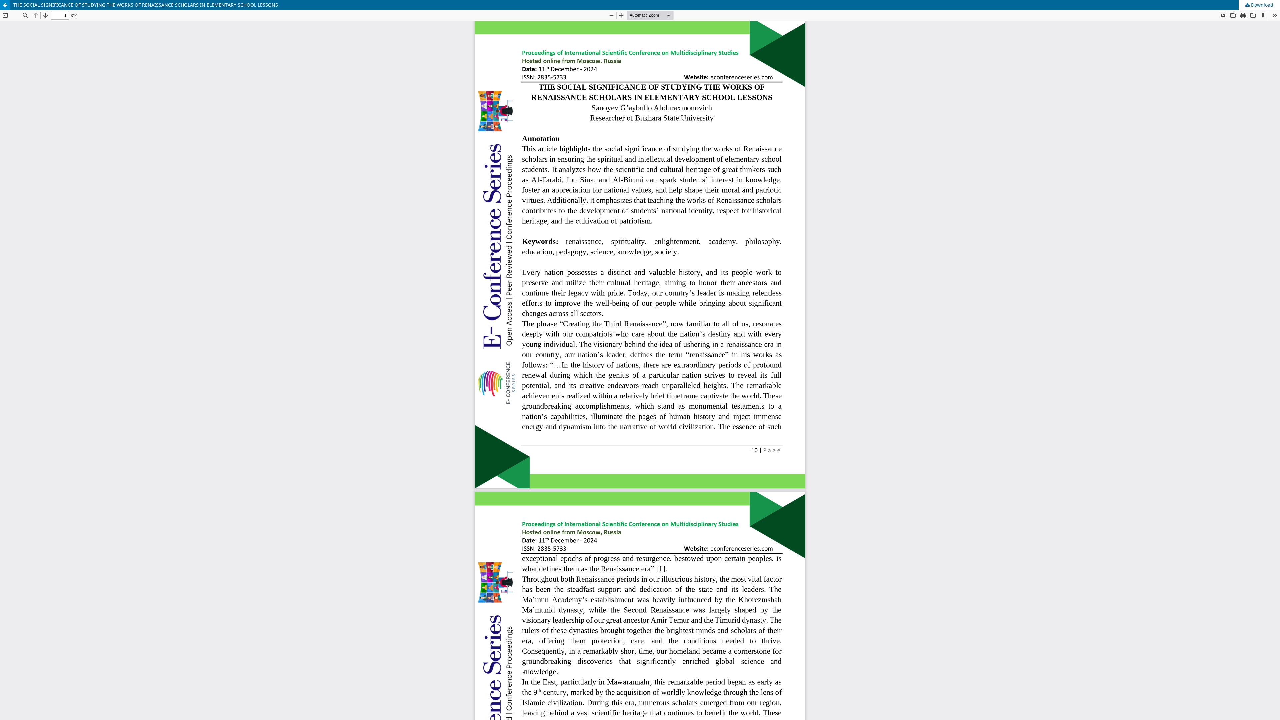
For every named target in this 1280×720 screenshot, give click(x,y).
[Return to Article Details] (5, 5)
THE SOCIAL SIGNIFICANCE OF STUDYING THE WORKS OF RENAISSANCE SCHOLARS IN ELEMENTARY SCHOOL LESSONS (145, 5)
